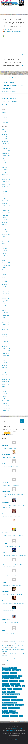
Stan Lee (5, 708)
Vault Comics (5, 716)
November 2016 (6, 408)
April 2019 (4, 339)
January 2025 (5, 174)
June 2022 (4, 248)
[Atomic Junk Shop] (12, 3)
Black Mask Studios (7, 678)
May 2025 (4, 165)
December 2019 (6, 320)
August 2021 (5, 272)
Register (4, 112)
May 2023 (4, 222)
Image (4, 689)
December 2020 (6, 291)
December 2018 (6, 348)
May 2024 (4, 193)
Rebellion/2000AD (13, 697)
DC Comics (15, 681)
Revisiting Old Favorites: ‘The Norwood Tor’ (13, 516)
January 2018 (5, 374)
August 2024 (5, 186)
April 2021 (4, 282)
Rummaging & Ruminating (9, 98)
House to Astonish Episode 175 (10, 448)
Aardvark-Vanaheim (7, 667)
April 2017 (4, 396)
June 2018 (4, 363)
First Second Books (15, 683)
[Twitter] (12, 78)
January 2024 (5, 203)
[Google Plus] (15, 78)
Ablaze (14, 667)
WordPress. (18, 739)
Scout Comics (13, 702)
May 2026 (4, 136)
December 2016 (6, 405)
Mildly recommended (7, 694)
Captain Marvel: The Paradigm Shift (11, 485)
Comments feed (6, 119)
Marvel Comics (11, 691)
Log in (3, 115)
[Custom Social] (18, 78)
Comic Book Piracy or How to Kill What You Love (14, 555)
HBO (12, 686)
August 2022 (5, 243)
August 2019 (5, 329)
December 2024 (6, 177)
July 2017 (4, 389)
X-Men (20, 716)
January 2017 (5, 403)
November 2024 (6, 179)
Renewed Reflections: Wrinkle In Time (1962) (13, 603)
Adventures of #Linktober (9, 457)
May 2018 (4, 365)
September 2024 (6, 184)
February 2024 (5, 201)
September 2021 (6, 270)
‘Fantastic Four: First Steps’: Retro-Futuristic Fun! (14, 613)
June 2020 (4, 305)
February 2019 (5, 343)
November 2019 (6, 322)
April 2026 (4, 139)
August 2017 (5, 386)
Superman (5, 710)
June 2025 (4, 162)
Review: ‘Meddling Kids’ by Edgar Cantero (12, 585)
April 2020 (4, 310)
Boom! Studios (16, 678)
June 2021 (4, 277)
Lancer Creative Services (17, 728)
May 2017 (4, 393)
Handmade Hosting (11, 730)
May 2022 (4, 251)
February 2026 (5, 143)
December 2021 (6, 262)
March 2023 (5, 227)
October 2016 (5, 410)
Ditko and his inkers (7, 476)
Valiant (16, 713)
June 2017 (4, 391)
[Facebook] (9, 78)
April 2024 (4, 196)
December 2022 (6, 234)
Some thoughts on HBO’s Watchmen (12, 31)
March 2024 (5, 198)
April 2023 (4, 224)
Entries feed (5, 117)
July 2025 (4, 160)
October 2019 (5, 324)
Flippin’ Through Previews (9, 91)
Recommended (6, 699)
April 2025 (4, 167)
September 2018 (6, 355)
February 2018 (5, 372)
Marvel (4, 691)
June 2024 (4, 191)
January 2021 (5, 289)
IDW (23, 686)
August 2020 (5, 301)
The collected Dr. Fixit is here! (10, 633)
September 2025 (6, 155)
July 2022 (4, 246)
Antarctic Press (13, 673)
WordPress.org (5, 122)
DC (10, 681)
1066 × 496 (7, 29)
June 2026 (4, 134)
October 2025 (5, 153)
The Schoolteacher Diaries (9, 101)
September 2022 (6, 241)
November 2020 (6, 293)
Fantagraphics (6, 683)
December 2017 (6, 377)
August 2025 (5, 158)
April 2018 (4, 367)
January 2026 (5, 146)
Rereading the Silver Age (17, 699)
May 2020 (4, 308)
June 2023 (4, 220)
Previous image (8, 51)
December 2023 (6, 205)
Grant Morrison (6, 686)
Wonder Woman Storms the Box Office (12, 594)
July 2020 (4, 303)
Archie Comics (6, 675)
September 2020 (6, 298)
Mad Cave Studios (17, 689)
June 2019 (4, 334)
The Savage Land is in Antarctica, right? (12, 546)
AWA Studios (13, 675)
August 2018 (5, 358)
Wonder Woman (13, 716)
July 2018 (4, 360)
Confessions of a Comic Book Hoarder (12, 85)
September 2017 (6, 384)
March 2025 (5, 170)
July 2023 (4, 217)
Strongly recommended (14, 708)
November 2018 (6, 351)
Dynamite (22, 681)
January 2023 (5, 232)
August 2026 (5, 129)
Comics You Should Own (8, 82)
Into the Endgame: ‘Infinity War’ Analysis (12, 576)
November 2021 (6, 265)
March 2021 (5, 284)
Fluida (13, 739)
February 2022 (5, 258)
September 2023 (6, 212)
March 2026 (5, 141)
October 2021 (5, 267)
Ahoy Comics (5, 673)
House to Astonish (7, 95)
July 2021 (4, 274)
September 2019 (6, 327)
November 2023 (6, 208)
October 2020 (5, 296)
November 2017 (6, 379)
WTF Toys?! (5, 104)
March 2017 (5, 398)
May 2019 (4, 336)
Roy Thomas (5, 702)
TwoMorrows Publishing (8, 713)
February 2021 (5, 286)
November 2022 (6, 236)
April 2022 (4, 253)
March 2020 (5, 312)
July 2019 (4, 332)
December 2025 (6, 148)
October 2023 (5, 210)
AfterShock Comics (17, 670)
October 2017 (5, 382)
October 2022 (5, 239)
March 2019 (5, 341)
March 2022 (5, 255)
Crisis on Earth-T (6, 88)
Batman (20, 675)
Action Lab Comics (7, 670)
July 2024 (4, 189)
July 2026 (4, 131)
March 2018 (5, 370)
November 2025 (6, 151)
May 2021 (4, 279)
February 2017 (5, 401)
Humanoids (18, 686)
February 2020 (5, 315)
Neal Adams (16, 694)
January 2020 (5, 317)
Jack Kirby (9, 689)
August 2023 (5, 215)
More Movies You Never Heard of (11, 526)
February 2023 (5, 229)
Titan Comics (12, 710)
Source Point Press (20, 705)
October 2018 (5, 353)
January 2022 (5, 260)
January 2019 (5, 346)
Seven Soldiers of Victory (8, 705)
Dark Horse (5, 681)
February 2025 (5, 172)
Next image (20, 54)
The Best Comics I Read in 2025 (10, 466)
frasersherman (5, 645)
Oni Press (5, 697)
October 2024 (5, 181)
